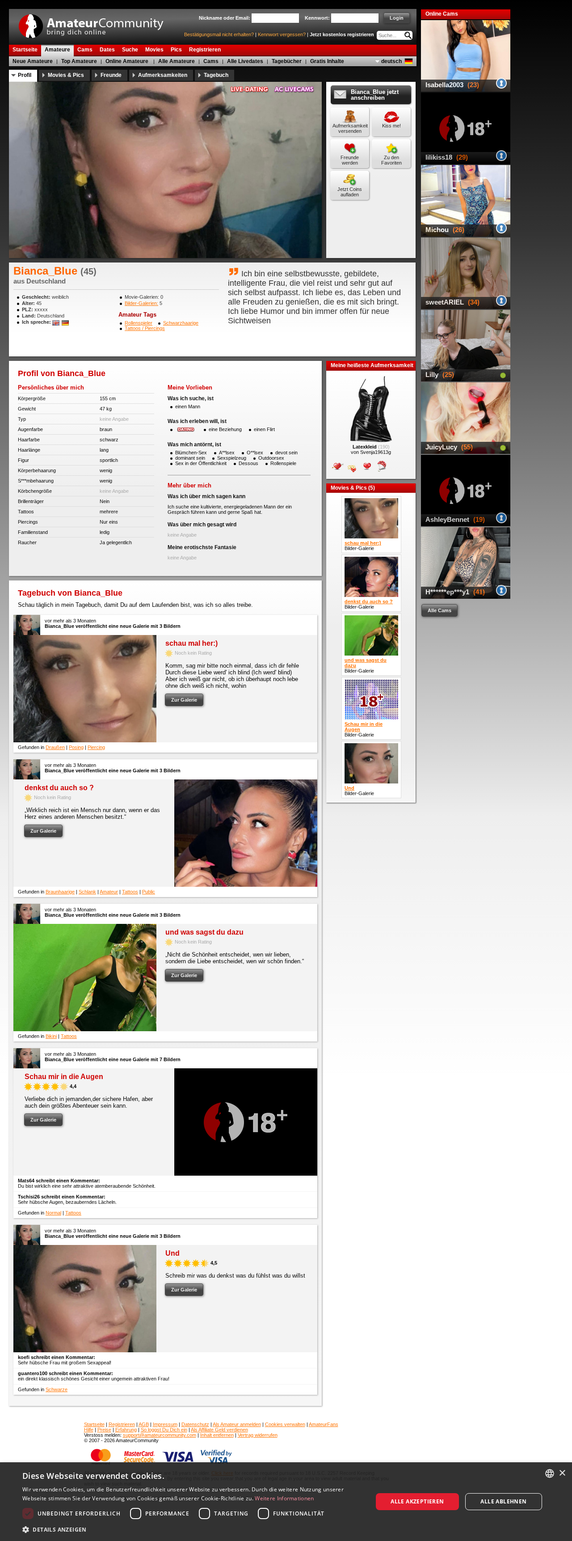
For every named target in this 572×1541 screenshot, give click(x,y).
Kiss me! (391, 125)
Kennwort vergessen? (282, 34)
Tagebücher (287, 61)
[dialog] (286, 1501)
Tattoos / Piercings (145, 328)
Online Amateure (126, 61)
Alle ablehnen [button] (503, 1501)
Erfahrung (126, 1429)
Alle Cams (439, 610)
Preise (104, 1429)
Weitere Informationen (284, 1498)
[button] (192, 1529)
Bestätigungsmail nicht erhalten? (219, 34)
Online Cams (441, 14)
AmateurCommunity (96, 23)
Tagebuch (216, 75)
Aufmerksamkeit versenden (350, 128)
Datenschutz (195, 1424)
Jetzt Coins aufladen (349, 191)
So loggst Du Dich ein (164, 1429)
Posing (76, 747)
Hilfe (88, 1429)
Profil (24, 75)
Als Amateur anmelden (237, 1424)
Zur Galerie (184, 700)
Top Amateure (79, 61)
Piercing (96, 747)
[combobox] (549, 1473)
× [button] (562, 1473)
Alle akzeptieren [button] (417, 1501)
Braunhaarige (60, 891)
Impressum (165, 1424)
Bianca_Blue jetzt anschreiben (375, 95)
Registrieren (122, 1424)
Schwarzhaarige (180, 323)
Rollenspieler (138, 323)
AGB (144, 1424)
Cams (211, 61)
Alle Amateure (176, 61)
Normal (53, 1212)
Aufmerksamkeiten (162, 75)
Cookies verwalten (285, 1424)
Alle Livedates (245, 61)
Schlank (87, 891)
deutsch (391, 61)
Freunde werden (350, 160)
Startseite (94, 1424)
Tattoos (130, 891)
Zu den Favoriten (391, 160)
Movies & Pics (66, 75)
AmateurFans (323, 1424)
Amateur (109, 891)
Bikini (51, 1036)
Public (148, 891)
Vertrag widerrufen (258, 1435)
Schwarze (56, 1389)
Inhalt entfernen (217, 1435)
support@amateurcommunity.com (159, 1435)
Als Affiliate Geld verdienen (219, 1429)
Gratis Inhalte (327, 61)
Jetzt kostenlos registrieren (342, 34)
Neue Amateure (33, 61)
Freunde (111, 75)
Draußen (55, 747)
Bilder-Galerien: (141, 303)
